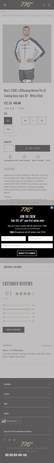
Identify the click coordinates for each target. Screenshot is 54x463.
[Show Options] (50, 238)
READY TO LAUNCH (27, 253)
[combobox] (39, 238)
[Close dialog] (52, 207)
